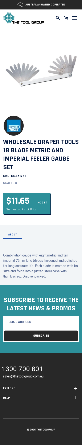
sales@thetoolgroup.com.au (23, 376)
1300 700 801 (22, 369)
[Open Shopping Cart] (66, 18)
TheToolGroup (45, 430)
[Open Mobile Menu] (74, 18)
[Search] (58, 18)
